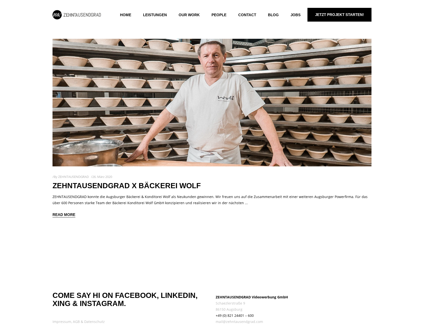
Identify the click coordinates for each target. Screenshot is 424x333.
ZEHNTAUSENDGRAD (73, 176)
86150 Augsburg (229, 309)
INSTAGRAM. (103, 303)
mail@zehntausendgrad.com (239, 321)
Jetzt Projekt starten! (339, 15)
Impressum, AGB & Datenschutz (79, 321)
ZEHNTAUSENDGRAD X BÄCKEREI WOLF (127, 186)
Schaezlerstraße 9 (230, 303)
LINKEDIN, (179, 295)
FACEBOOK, (137, 295)
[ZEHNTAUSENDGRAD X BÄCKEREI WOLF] (212, 102)
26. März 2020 (102, 176)
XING (61, 303)
